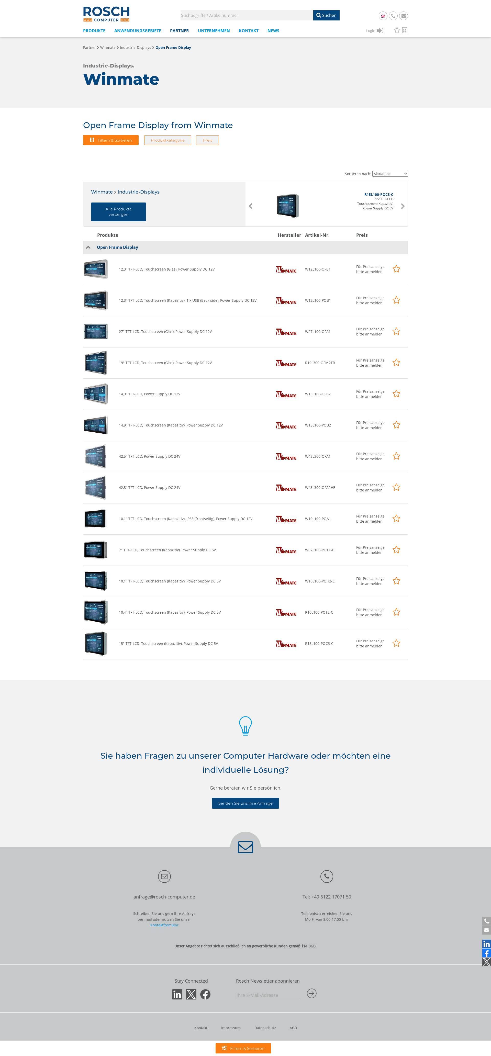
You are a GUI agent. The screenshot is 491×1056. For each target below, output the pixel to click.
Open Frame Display (173, 47)
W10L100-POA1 (318, 518)
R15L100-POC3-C (319, 643)
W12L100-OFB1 (318, 269)
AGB (293, 1027)
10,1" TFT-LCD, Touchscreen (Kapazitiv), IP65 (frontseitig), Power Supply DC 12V (185, 518)
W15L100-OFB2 (318, 393)
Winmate (108, 47)
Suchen (329, 15)
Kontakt (200, 1027)
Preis (207, 140)
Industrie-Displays (135, 47)
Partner (89, 47)
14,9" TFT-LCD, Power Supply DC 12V (149, 393)
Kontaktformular (164, 925)
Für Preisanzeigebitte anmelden (370, 269)
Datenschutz (265, 1027)
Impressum (231, 1027)
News (273, 30)
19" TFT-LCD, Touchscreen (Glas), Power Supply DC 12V (165, 362)
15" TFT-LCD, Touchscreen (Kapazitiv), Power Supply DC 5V (168, 643)
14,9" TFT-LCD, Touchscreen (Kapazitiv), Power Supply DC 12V (171, 425)
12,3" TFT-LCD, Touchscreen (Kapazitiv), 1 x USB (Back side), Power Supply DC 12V (187, 300)
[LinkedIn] (486, 944)
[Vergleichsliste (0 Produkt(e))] (404, 31)
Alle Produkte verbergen (119, 212)
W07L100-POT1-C (319, 549)
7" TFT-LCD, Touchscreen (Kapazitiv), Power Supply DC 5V (167, 549)
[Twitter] (486, 962)
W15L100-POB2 (318, 425)
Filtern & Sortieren (114, 140)
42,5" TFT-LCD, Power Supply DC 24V (149, 456)
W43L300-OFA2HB (320, 487)
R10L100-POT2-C (319, 612)
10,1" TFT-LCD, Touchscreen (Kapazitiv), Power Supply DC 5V (170, 581)
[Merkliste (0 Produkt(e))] (397, 31)
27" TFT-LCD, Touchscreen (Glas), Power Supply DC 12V (165, 331)
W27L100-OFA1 (318, 331)
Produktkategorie (168, 140)
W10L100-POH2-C (320, 581)
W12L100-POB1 (318, 300)
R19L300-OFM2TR (320, 362)
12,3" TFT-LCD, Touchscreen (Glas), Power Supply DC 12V (167, 269)
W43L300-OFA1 (318, 456)
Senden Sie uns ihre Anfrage (245, 803)
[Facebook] (486, 953)
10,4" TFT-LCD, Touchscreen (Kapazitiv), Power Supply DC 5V (170, 612)
